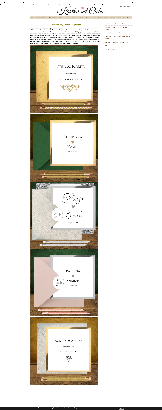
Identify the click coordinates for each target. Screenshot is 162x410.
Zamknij (121, 408)
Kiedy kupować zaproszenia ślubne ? (115, 33)
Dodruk (119, 17)
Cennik (94, 17)
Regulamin (80, 17)
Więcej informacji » (78, 408)
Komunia (67, 17)
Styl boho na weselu (110, 49)
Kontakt (129, 17)
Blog (124, 17)
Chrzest (61, 17)
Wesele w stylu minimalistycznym (114, 45)
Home (32, 17)
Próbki (100, 17)
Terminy (106, 17)
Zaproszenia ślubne (41, 17)
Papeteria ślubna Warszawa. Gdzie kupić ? (116, 23)
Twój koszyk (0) (127, 6)
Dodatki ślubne (53, 17)
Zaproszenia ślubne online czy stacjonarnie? (117, 42)
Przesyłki (112, 17)
